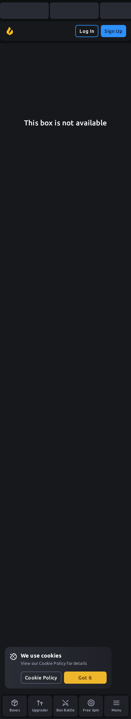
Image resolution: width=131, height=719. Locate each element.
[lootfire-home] (10, 31)
